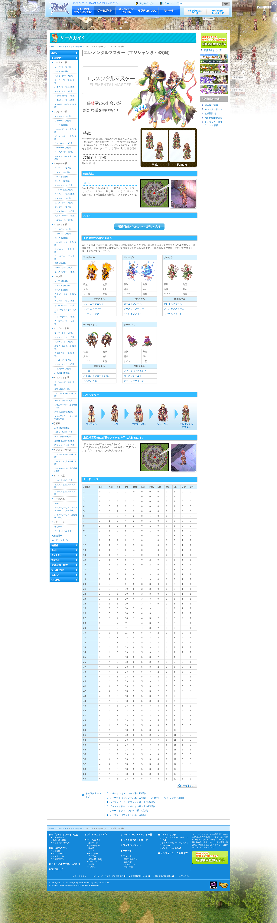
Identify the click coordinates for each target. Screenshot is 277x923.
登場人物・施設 (95, 859)
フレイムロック (91, 313)
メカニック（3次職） (63, 360)
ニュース (127, 856)
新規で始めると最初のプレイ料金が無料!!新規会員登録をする (210, 857)
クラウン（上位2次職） (64, 185)
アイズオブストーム (174, 308)
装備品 (91, 848)
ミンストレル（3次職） (64, 203)
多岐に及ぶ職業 (59, 840)
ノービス (58, 503)
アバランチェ (90, 380)
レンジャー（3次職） (63, 198)
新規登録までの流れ (214, 50)
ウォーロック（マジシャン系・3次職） (129, 810)
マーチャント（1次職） (64, 333)
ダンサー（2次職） (62, 181)
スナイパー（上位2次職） (65, 194)
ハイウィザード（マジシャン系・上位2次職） (132, 802)
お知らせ (128, 862)
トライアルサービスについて (66, 863)
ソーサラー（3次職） (63, 148)
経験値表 (57, 535)
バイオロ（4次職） (62, 373)
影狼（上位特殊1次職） (64, 432)
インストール (58, 856)
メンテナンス (129, 864)
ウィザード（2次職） (63, 121)
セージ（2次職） (61, 125)
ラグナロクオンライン (59, 8)
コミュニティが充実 (61, 843)
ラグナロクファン (147, 10)
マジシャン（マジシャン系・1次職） (128, 793)
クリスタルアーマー (134, 308)
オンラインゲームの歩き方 (174, 853)
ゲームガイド (105, 10)
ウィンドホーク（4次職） (65, 211)
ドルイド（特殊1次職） (64, 480)
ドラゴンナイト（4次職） (65, 100)
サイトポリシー (81, 876)
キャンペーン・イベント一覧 (137, 834)
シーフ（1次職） (61, 281)
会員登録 (56, 851)
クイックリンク (168, 834)
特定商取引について (139, 876)
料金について (58, 859)
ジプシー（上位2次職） (64, 190)
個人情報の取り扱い (163, 876)
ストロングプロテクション (96, 376)
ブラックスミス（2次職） (65, 337)
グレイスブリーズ (173, 304)
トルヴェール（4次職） (64, 220)
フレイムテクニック (93, 304)
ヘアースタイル (61, 540)
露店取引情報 (211, 105)
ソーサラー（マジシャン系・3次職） (128, 815)
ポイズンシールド (133, 376)
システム (92, 867)
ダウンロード (58, 853)
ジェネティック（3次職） (65, 364)
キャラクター (76, 46)
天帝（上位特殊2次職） (64, 412)
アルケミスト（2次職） (64, 342)
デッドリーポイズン (134, 380)
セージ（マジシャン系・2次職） (170, 797)
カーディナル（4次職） (64, 267)
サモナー (58, 527)
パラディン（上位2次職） (65, 87)
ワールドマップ (95, 861)
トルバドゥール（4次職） (65, 216)
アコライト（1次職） (63, 229)
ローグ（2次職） (61, 290)
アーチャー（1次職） (63, 168)
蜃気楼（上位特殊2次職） (65, 441)
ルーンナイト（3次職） (64, 91)
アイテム (92, 856)
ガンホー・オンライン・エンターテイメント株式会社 (213, 885)
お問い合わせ (185, 876)
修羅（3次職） (60, 263)
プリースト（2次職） (63, 234)
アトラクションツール (195, 11)
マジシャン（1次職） (63, 116)
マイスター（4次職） (63, 369)
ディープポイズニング (135, 371)
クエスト (92, 864)
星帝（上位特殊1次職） (64, 400)
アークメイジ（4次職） (64, 152)
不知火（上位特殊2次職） (65, 445)
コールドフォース (133, 304)
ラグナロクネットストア (217, 11)
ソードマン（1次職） (63, 67)
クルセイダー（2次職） (64, 76)
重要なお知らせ (130, 859)
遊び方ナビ (57, 869)
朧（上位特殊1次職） (63, 436)
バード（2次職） (61, 177)
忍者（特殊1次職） (62, 428)
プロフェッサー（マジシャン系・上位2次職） (132, 806)
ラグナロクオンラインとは (83, 10)
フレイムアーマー (92, 308)
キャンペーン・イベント (126, 10)
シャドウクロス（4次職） (65, 317)
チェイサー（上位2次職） (65, 301)
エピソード (93, 843)
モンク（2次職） (61, 238)
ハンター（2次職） (62, 172)
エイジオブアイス (133, 313)
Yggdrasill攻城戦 (213, 118)
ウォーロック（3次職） (64, 143)
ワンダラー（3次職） (63, 207)
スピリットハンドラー (63, 531)
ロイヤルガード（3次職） (65, 96)
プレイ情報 (129, 867)
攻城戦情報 (210, 113)
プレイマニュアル (173, 3)
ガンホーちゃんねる (170, 848)
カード (91, 851)
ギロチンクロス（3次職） (65, 305)
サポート (169, 10)
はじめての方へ (147, 3)
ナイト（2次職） (61, 71)
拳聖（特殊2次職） (62, 389)
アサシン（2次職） (62, 285)
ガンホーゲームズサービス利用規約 (108, 876)
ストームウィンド (173, 313)
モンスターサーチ (213, 109)
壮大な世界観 (58, 837)
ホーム (52, 46)
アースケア (89, 371)
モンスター (93, 853)
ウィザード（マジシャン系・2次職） (128, 797)
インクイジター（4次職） (65, 272)
